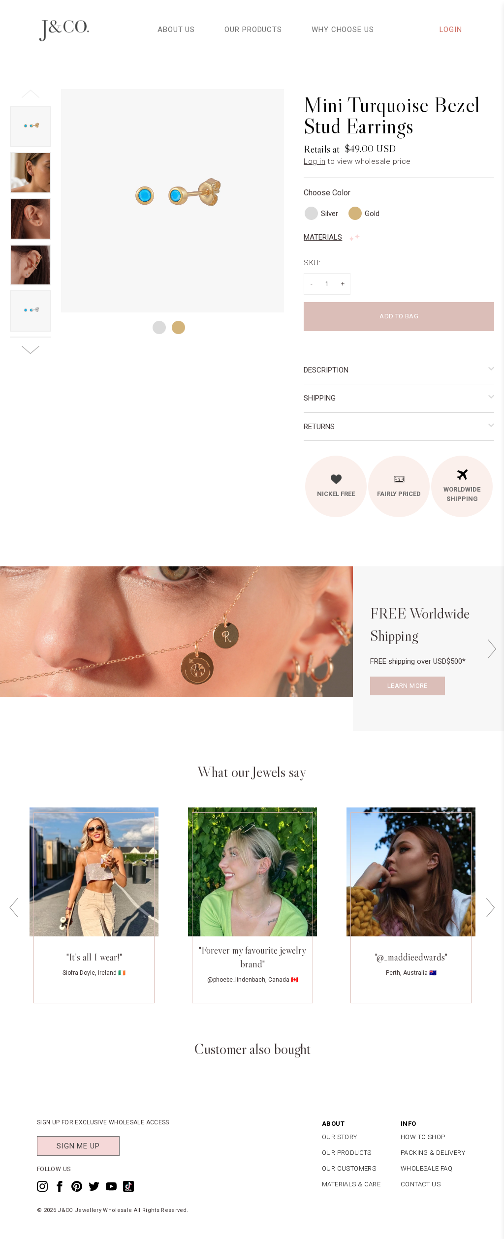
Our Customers (349, 1168)
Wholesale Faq (426, 1168)
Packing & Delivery (433, 1152)
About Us (176, 29)
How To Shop (423, 1137)
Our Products (253, 29)
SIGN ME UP (78, 1146)
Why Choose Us (343, 29)
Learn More (407, 685)
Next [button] (492, 648)
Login (451, 29)
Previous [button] (14, 907)
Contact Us (421, 1184)
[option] (172, 200)
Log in (314, 161)
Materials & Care (351, 1184)
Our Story (339, 1137)
